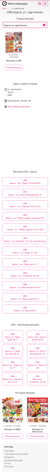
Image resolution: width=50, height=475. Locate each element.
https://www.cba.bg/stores (19, 106)
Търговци (9, 450)
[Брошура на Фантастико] (37, 410)
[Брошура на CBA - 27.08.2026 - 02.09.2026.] (14, 42)
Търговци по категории (16, 453)
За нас (7, 463)
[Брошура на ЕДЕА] (12, 410)
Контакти (8, 466)
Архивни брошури (13, 460)
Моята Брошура (18, 3)
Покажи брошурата (14, 67)
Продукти (9, 457)
